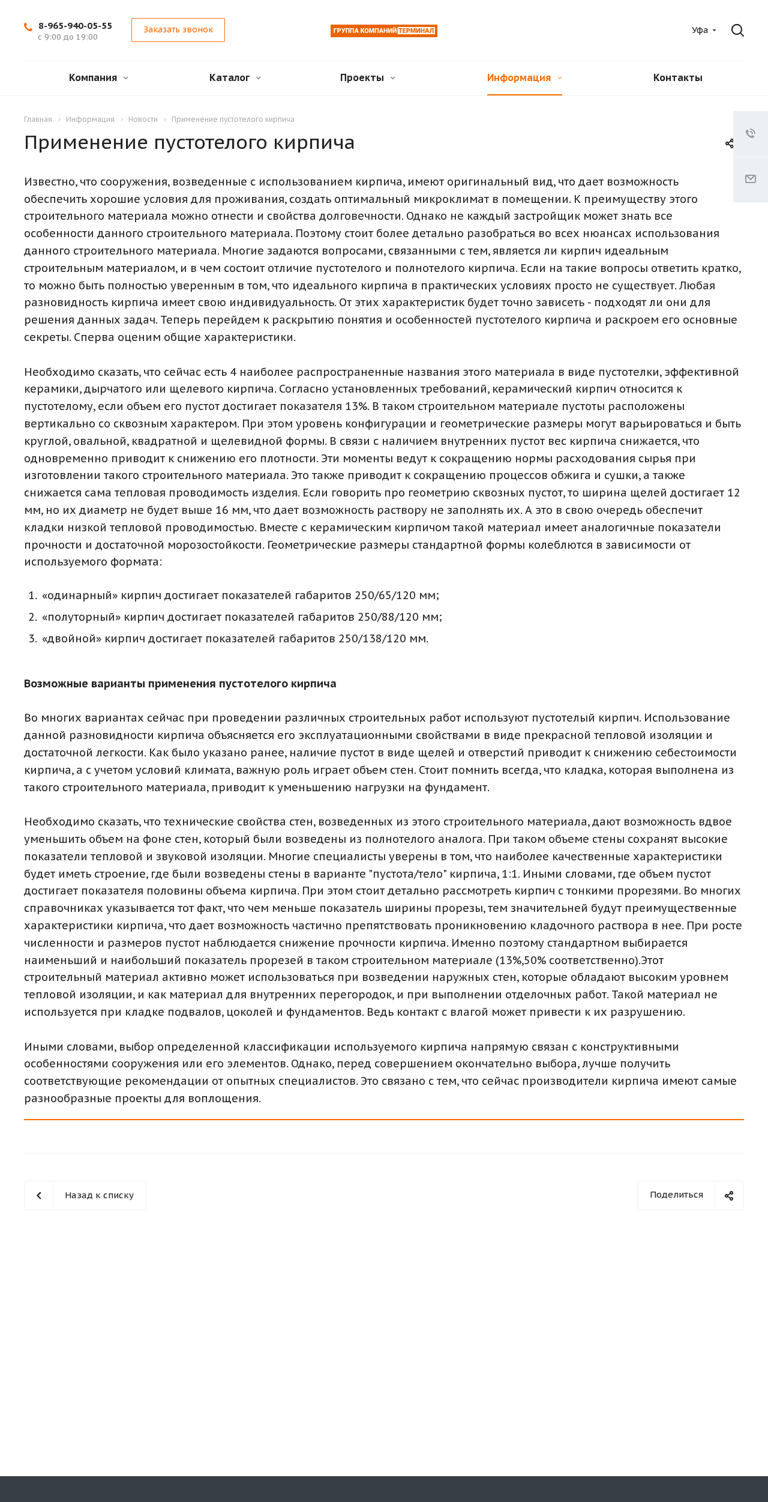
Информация (520, 77)
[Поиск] (734, 30)
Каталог (230, 77)
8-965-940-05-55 (75, 25)
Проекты (363, 77)
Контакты (678, 77)
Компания (94, 77)
